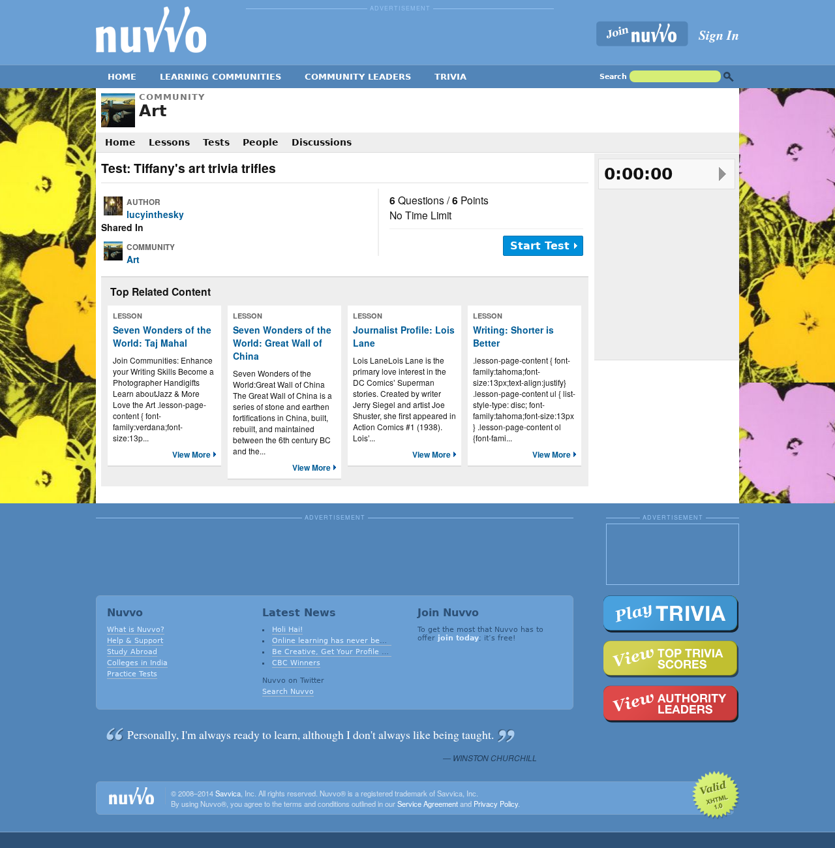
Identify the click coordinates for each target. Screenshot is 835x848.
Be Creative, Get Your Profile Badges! (342, 652)
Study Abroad (132, 652)
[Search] (728, 77)
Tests (216, 142)
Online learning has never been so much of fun (359, 640)
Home (122, 77)
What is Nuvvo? (135, 629)
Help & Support (135, 640)
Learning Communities (220, 77)
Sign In (719, 34)
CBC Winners (296, 663)
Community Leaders (358, 77)
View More (191, 454)
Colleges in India (137, 663)
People (261, 142)
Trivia (450, 77)
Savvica (228, 793)
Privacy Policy (496, 803)
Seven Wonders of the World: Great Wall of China (282, 342)
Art (152, 111)
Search (613, 76)
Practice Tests (132, 674)
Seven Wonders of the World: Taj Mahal (162, 336)
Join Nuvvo (448, 612)
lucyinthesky (155, 214)
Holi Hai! (287, 629)
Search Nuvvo (288, 691)
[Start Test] (722, 174)
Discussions (322, 142)
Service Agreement (427, 803)
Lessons (169, 142)
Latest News (299, 612)
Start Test (539, 246)
